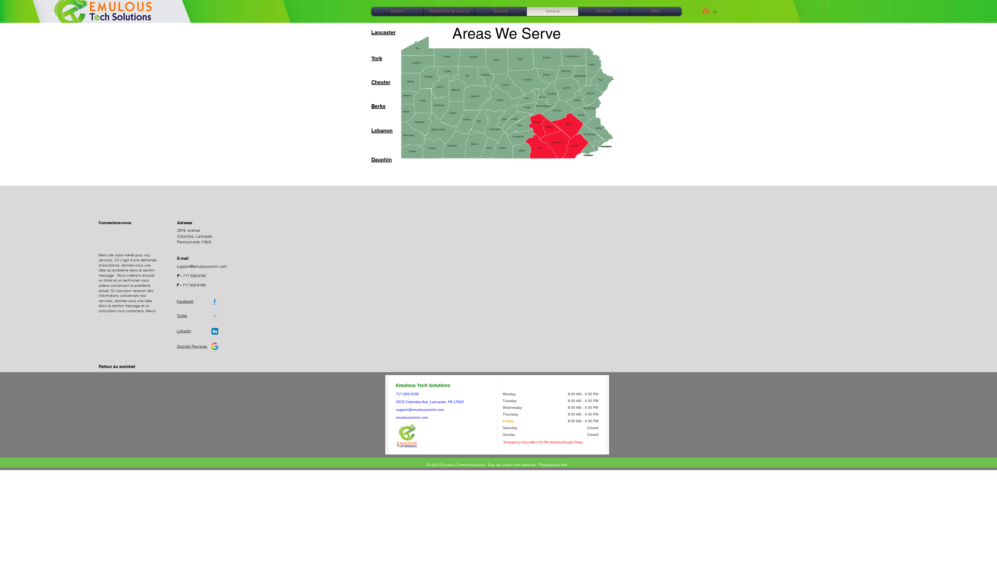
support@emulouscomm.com (202, 266)
